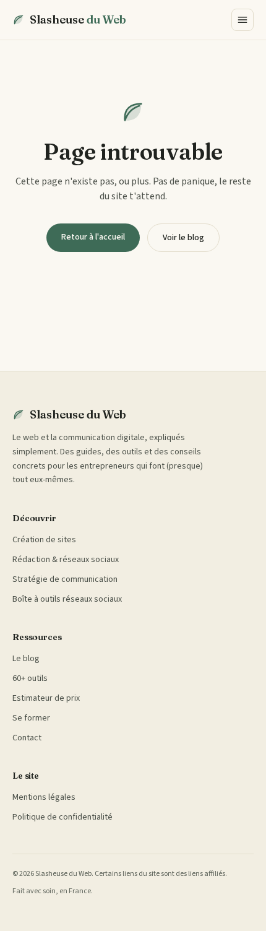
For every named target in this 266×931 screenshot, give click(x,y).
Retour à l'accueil (93, 237)
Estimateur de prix (46, 698)
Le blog (26, 658)
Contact (26, 738)
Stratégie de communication (65, 579)
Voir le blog (183, 238)
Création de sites (44, 540)
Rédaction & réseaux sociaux (65, 559)
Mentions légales (43, 797)
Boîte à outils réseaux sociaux (67, 599)
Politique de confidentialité (62, 817)
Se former (31, 718)
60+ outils (30, 678)
